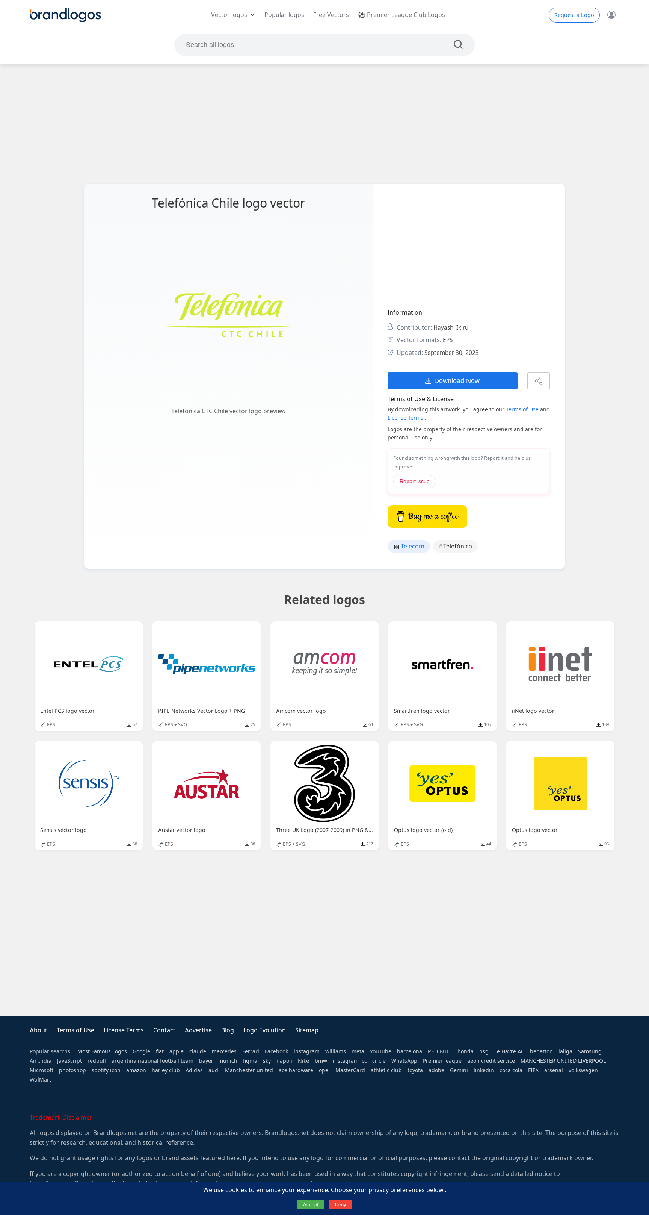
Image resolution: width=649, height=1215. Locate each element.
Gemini (459, 1070)
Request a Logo (574, 15)
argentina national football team (152, 1060)
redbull (97, 1060)
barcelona (409, 1051)
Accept (310, 1204)
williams (335, 1051)
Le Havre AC (509, 1051)
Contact (164, 1030)
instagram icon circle (359, 1060)
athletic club (386, 1070)
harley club (166, 1070)
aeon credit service (491, 1060)
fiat (160, 1051)
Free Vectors (331, 15)
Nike (303, 1060)
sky (267, 1060)
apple (176, 1051)
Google (141, 1051)
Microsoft (41, 1070)
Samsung (590, 1051)
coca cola (511, 1070)
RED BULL (440, 1051)
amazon (136, 1070)
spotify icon (106, 1070)
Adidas (194, 1070)
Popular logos (284, 15)
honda (465, 1051)
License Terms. (406, 417)
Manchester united (249, 1070)
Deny (340, 1204)
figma (250, 1060)
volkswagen (583, 1070)
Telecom (411, 546)
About (38, 1030)
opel (324, 1070)
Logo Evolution (264, 1030)
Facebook (276, 1051)
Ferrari (250, 1051)
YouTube (380, 1051)
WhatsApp (404, 1060)
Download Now (457, 381)
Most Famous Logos (102, 1051)
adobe (436, 1070)
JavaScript (69, 1060)
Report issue (415, 481)
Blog (227, 1030)
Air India (40, 1060)
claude (197, 1051)
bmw (321, 1060)
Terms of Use (522, 409)
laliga (565, 1051)
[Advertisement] (324, 123)
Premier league (442, 1060)
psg (484, 1051)
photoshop (72, 1070)
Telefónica (457, 546)
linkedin (484, 1070)
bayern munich (218, 1060)
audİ (213, 1070)
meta (358, 1051)
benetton (541, 1051)
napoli (284, 1060)
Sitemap (306, 1030)
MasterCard (350, 1070)
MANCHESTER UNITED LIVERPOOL (563, 1060)
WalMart (40, 1079)
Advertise (198, 1030)
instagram (307, 1051)
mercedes (224, 1051)
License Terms (124, 1030)
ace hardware (296, 1070)
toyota (415, 1070)
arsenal (553, 1070)
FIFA (533, 1070)
